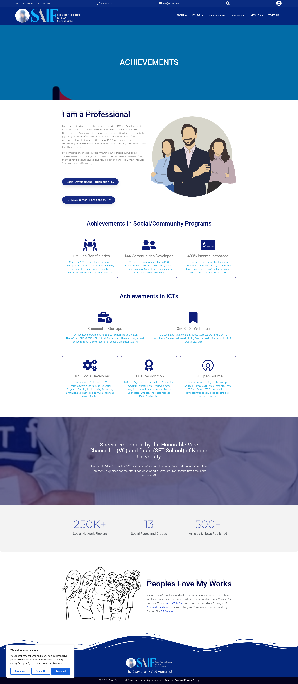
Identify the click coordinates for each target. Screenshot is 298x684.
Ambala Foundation (158, 607)
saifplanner (106, 3)
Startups (273, 15)
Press (31, 3)
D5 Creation (167, 611)
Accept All (61, 671)
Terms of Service (174, 680)
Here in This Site (174, 603)
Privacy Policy (191, 680)
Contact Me (45, 3)
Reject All (40, 671)
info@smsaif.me (171, 3)
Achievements (217, 15)
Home (21, 3)
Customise (20, 671)
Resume (196, 15)
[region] (40, 661)
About (180, 15)
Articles (255, 15)
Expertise (238, 15)
